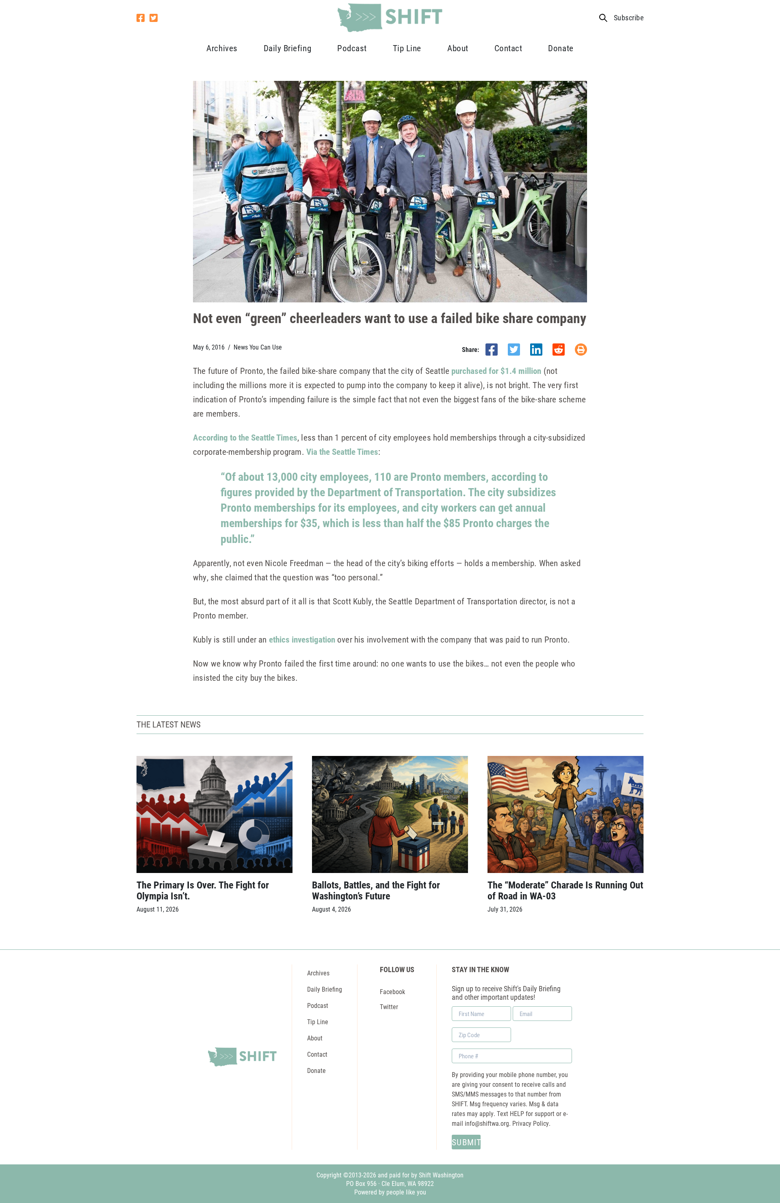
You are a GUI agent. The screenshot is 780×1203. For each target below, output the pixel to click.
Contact (508, 48)
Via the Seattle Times (342, 451)
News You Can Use (258, 347)
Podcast (352, 48)
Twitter (389, 1006)
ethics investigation (302, 639)
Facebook (392, 991)
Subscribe (629, 17)
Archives (221, 48)
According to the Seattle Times (245, 437)
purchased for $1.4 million (496, 370)
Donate (560, 48)
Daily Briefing (287, 48)
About (457, 48)
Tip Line (407, 48)
